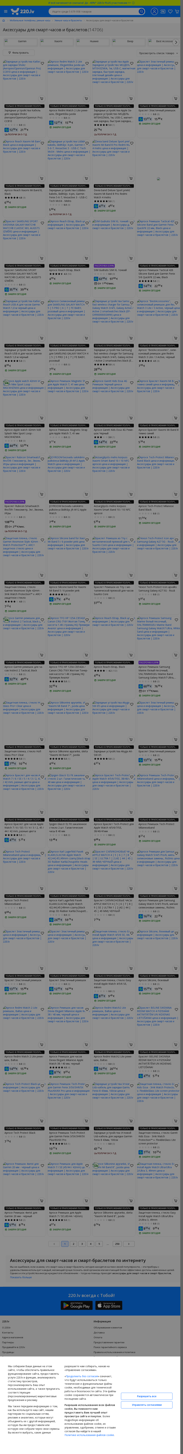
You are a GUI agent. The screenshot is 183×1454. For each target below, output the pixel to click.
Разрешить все (146, 1396)
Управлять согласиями (147, 1404)
